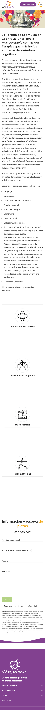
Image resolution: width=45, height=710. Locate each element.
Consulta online (27, 4)
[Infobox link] (22, 319)
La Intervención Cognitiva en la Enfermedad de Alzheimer (21, 82)
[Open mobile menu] (40, 4)
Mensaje (6, 571)
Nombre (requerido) (11, 540)
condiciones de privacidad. (25, 606)
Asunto (5, 561)
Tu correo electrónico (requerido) (17, 550)
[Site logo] (8, 4)
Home (10, 25)
